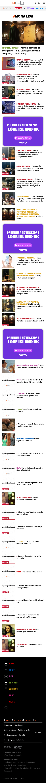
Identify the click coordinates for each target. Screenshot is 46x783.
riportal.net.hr (22, 765)
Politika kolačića (23, 730)
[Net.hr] (18, 747)
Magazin (13, 682)
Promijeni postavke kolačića (14, 740)
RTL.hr (6, 755)
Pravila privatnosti (10, 735)
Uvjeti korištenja (10, 730)
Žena (11, 695)
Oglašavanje (19, 725)
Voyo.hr (19, 755)
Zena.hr (12, 755)
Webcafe (13, 689)
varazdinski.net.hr (10, 765)
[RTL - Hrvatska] (8, 747)
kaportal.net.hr (31, 762)
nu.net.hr (37, 768)
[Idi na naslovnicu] (19, 5)
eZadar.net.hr (28, 768)
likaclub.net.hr (9, 771)
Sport (12, 670)
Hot (11, 676)
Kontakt (22, 735)
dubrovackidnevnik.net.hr (13, 768)
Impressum (8, 725)
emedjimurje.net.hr (10, 762)
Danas (12, 663)
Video (12, 701)
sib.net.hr (21, 762)
